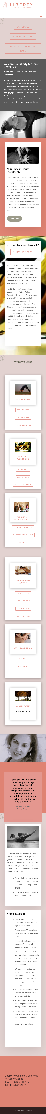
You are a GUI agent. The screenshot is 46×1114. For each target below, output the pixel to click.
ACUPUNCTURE (23, 659)
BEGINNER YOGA (23, 410)
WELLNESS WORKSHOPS (23, 674)
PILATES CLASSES (23, 477)
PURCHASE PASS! (23, 252)
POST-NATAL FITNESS (23, 616)
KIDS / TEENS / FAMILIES (23, 485)
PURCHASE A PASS (23, 36)
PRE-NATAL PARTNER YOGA (23, 601)
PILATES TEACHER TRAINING (23, 535)
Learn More (14, 218)
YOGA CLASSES (23, 469)
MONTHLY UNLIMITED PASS (23, 48)
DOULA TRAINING (23, 542)
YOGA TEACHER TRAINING (23, 527)
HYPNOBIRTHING (23, 593)
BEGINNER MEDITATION (23, 425)
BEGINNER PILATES (23, 417)
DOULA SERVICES (23, 608)
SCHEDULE (23, 26)
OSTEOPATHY (23, 666)
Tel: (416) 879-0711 (15, 1085)
